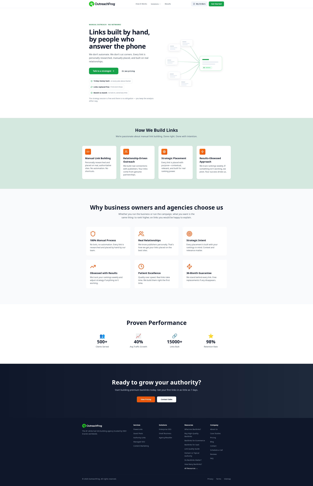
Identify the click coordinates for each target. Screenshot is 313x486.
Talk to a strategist (102, 71)
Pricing (213, 437)
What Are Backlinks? (192, 429)
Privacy (210, 479)
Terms (218, 479)
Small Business (165, 433)
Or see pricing (128, 71)
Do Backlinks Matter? (192, 460)
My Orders (200, 4)
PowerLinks (138, 429)
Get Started (216, 4)
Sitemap (227, 479)
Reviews (213, 454)
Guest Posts (138, 433)
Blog (212, 442)
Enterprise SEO (165, 429)
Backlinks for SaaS (191, 444)
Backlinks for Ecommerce (194, 440)
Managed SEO (139, 442)
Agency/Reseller (165, 437)
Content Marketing (141, 446)
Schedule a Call (216, 450)
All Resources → (191, 468)
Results (168, 4)
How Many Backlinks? (193, 464)
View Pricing (146, 399)
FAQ (211, 458)
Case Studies (215, 433)
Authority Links (139, 437)
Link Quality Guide (192, 449)
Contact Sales (166, 399)
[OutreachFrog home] (102, 3)
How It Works (141, 4)
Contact (213, 446)
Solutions (155, 4)
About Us (214, 429)
